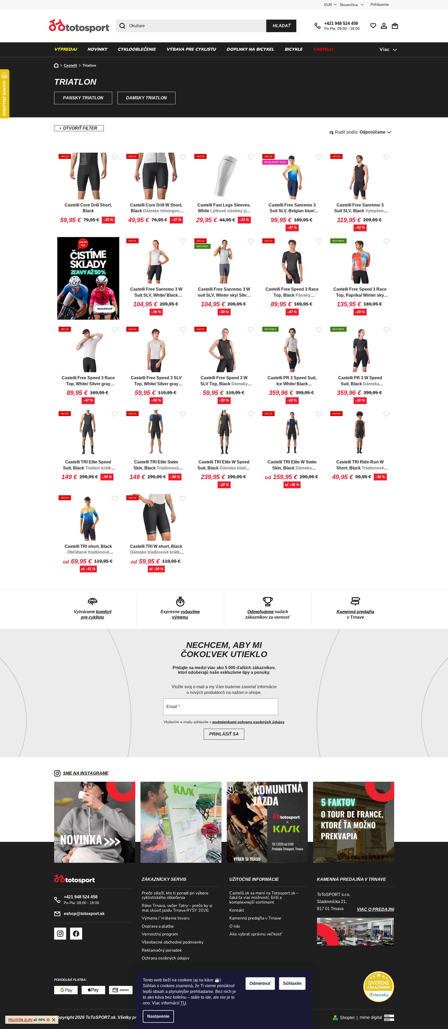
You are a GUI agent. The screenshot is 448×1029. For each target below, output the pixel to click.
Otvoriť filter (79, 128)
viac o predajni (375, 909)
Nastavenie (158, 1016)
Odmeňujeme (260, 612)
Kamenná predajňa (355, 612)
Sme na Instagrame (86, 773)
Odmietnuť (260, 983)
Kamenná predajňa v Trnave (255, 918)
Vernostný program (160, 934)
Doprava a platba (157, 926)
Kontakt (236, 910)
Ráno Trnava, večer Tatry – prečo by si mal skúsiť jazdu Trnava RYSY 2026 (177, 908)
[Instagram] (60, 934)
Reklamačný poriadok (162, 950)
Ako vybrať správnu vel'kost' (255, 934)
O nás (234, 926)
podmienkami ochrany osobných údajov (248, 722)
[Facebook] (76, 934)
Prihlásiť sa (224, 734)
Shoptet (347, 1017)
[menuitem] (65, 49)
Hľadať (282, 26)
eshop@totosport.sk (84, 913)
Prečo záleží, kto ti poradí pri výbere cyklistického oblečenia (175, 895)
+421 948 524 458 (341, 23)
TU (183, 1003)
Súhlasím (292, 983)
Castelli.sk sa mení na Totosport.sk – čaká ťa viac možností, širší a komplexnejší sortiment (263, 898)
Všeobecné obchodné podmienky (172, 942)
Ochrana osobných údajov (165, 958)
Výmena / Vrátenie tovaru (166, 918)
